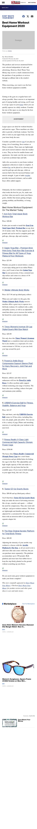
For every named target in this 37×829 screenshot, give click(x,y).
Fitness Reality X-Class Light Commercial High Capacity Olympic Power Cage (17, 442)
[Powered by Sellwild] (32, 716)
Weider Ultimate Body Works (16, 290)
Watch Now (31, 2)
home (21, 104)
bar (9, 167)
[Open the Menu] (3, 2)
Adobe (10, 51)
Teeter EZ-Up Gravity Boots (16, 489)
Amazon (4, 242)
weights (27, 175)
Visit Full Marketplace (28, 603)
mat (23, 141)
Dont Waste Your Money (8, 17)
